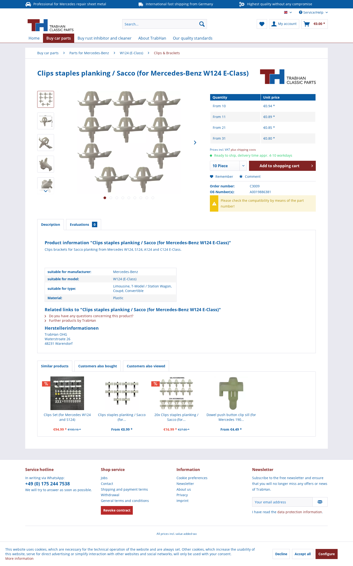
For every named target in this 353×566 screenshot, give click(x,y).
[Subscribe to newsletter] (320, 502)
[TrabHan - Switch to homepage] (50, 25)
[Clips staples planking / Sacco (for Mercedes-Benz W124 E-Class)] (122, 393)
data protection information (299, 512)
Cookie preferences (191, 478)
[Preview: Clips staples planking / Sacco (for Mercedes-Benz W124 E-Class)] (45, 99)
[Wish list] (262, 24)
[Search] (202, 24)
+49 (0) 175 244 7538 (47, 484)
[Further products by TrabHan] (288, 77)
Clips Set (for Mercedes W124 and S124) (67, 417)
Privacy (182, 495)
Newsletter (185, 483)
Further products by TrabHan (72, 320)
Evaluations (83, 224)
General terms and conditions (125, 500)
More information (19, 558)
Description (50, 224)
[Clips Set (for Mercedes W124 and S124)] (67, 393)
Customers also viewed (146, 366)
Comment (252, 176)
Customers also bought (97, 366)
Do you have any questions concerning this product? (90, 316)
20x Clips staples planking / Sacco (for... (176, 417)
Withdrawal (110, 495)
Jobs (104, 478)
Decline (281, 554)
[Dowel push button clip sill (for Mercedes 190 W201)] (231, 393)
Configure (326, 554)
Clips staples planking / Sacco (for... (122, 417)
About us (183, 489)
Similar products (54, 366)
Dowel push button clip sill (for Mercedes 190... (231, 417)
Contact (107, 483)
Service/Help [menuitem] (313, 12)
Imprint (182, 500)
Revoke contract (116, 510)
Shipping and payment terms (124, 489)
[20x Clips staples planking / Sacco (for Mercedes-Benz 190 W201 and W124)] (176, 393)
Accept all (303, 554)
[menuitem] (164, 24)
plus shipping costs (243, 150)
